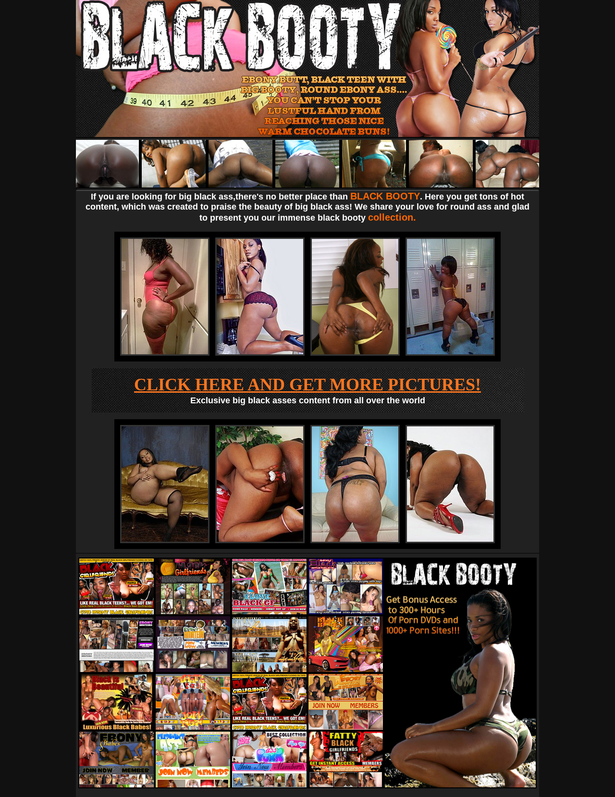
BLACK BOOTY (385, 196)
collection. (392, 217)
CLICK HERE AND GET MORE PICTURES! (307, 384)
